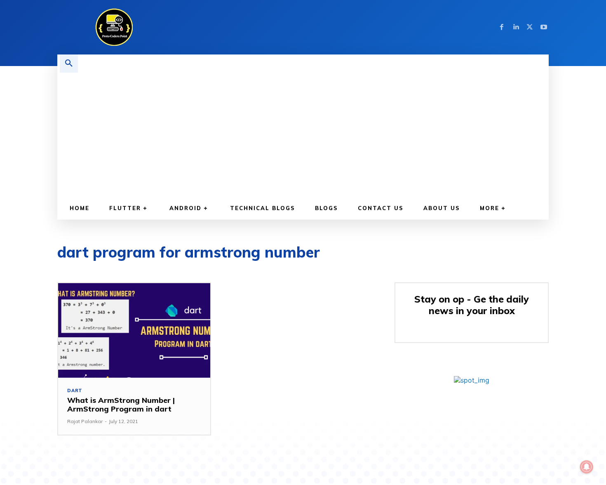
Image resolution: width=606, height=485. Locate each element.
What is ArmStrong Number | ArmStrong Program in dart (121, 404)
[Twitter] (530, 27)
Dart (74, 390)
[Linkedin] (516, 27)
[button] (69, 63)
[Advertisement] (307, 134)
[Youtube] (544, 27)
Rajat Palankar (85, 421)
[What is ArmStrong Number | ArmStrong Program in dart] (134, 330)
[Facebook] (502, 27)
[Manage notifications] (586, 466)
